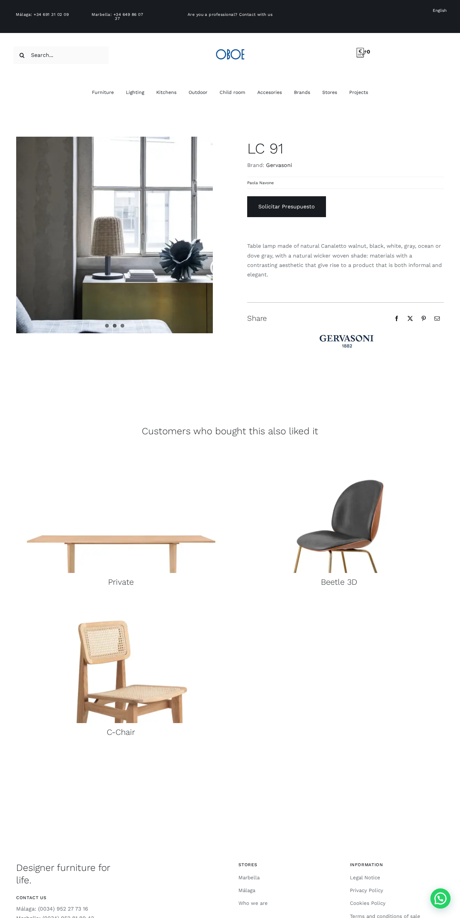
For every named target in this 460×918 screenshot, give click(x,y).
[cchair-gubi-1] (121, 601)
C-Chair (121, 732)
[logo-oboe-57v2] (230, 48)
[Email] (437, 318)
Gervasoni (279, 165)
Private (121, 582)
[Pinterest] (423, 318)
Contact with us (255, 14)
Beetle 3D (339, 582)
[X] (410, 318)
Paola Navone (260, 182)
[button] (440, 898)
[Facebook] (396, 318)
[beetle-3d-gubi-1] (339, 451)
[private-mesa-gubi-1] (121, 451)
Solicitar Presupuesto (286, 206)
